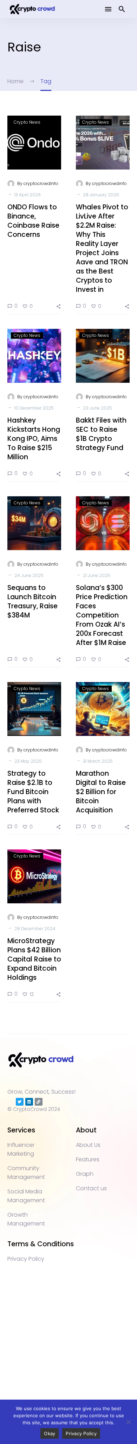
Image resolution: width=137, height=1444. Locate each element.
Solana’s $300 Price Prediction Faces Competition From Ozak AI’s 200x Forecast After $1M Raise (102, 615)
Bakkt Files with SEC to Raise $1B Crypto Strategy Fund (101, 434)
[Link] (39, 1102)
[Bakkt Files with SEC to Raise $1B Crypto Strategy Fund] (103, 356)
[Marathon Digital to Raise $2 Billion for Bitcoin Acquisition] (103, 709)
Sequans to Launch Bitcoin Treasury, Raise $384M (32, 601)
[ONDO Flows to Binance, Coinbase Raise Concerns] (34, 143)
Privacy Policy (81, 1433)
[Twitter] (20, 1102)
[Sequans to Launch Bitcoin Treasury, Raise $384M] (34, 523)
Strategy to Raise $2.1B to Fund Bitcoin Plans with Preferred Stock (33, 792)
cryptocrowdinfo (41, 183)
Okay (49, 1433)
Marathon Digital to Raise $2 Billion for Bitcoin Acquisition (101, 792)
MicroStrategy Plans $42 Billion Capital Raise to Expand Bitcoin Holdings (34, 959)
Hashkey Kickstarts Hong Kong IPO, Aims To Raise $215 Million (33, 439)
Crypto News (27, 122)
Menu (108, 9)
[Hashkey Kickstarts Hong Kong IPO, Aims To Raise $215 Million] (34, 356)
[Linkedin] (29, 1102)
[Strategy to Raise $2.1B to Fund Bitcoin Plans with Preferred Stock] (34, 709)
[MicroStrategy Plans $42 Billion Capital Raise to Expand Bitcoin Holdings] (34, 876)
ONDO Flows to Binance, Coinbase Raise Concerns (33, 220)
